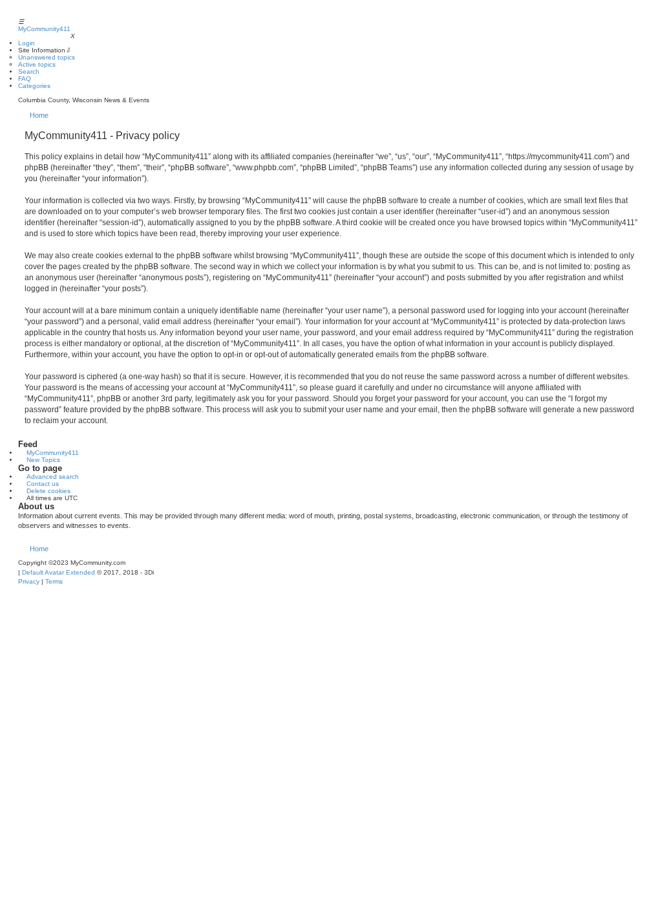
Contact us (43, 483)
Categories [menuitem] (34, 85)
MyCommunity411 (44, 28)
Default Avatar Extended (58, 572)
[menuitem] (28, 582)
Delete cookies (48, 490)
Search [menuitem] (28, 71)
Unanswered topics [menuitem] (46, 57)
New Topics (43, 459)
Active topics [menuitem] (37, 64)
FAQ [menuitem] (24, 78)
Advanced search (53, 476)
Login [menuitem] (26, 43)
